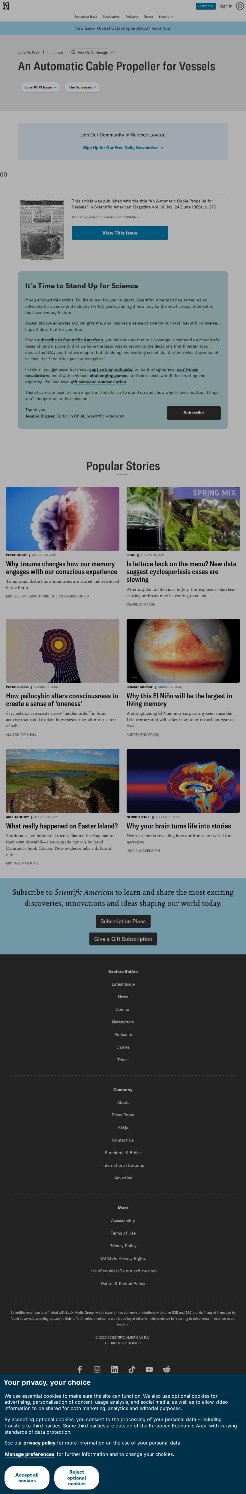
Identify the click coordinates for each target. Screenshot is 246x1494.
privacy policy (39, 1443)
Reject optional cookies (76, 1477)
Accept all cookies (27, 1478)
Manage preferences (30, 1454)
